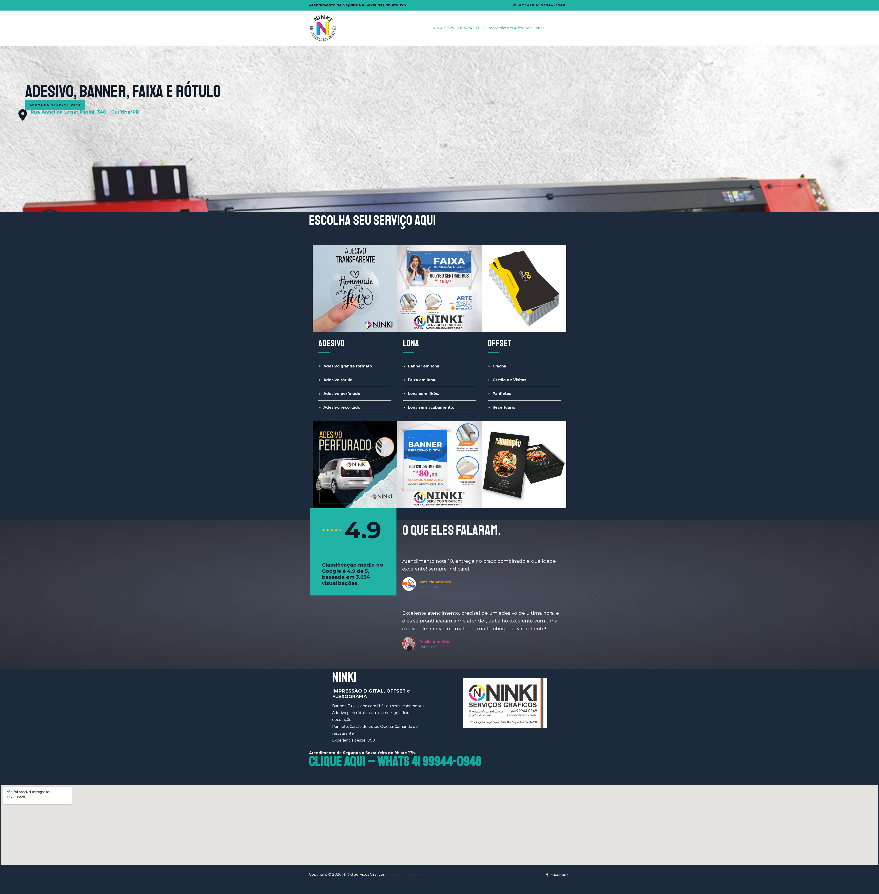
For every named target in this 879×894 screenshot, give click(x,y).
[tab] (355, 366)
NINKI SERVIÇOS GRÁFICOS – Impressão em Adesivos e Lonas (488, 28)
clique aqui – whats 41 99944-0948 (395, 761)
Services (558, 28)
